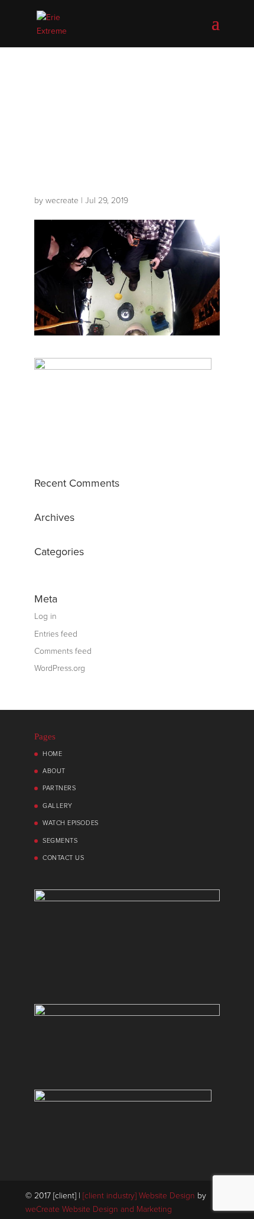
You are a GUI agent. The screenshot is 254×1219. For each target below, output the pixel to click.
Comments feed (63, 651)
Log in (45, 616)
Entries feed (55, 634)
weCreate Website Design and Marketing (98, 1209)
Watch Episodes (71, 823)
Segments (60, 841)
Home (52, 754)
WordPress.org (59, 668)
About (54, 771)
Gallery (58, 806)
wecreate (62, 200)
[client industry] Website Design (139, 1196)
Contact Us (63, 858)
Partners (59, 788)
